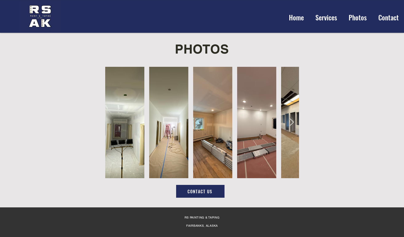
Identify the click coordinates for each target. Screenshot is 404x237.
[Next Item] (291, 122)
